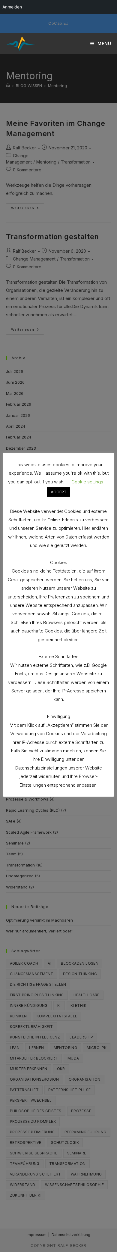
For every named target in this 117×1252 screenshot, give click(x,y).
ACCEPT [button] (59, 491)
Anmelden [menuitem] (12, 6)
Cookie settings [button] (87, 482)
